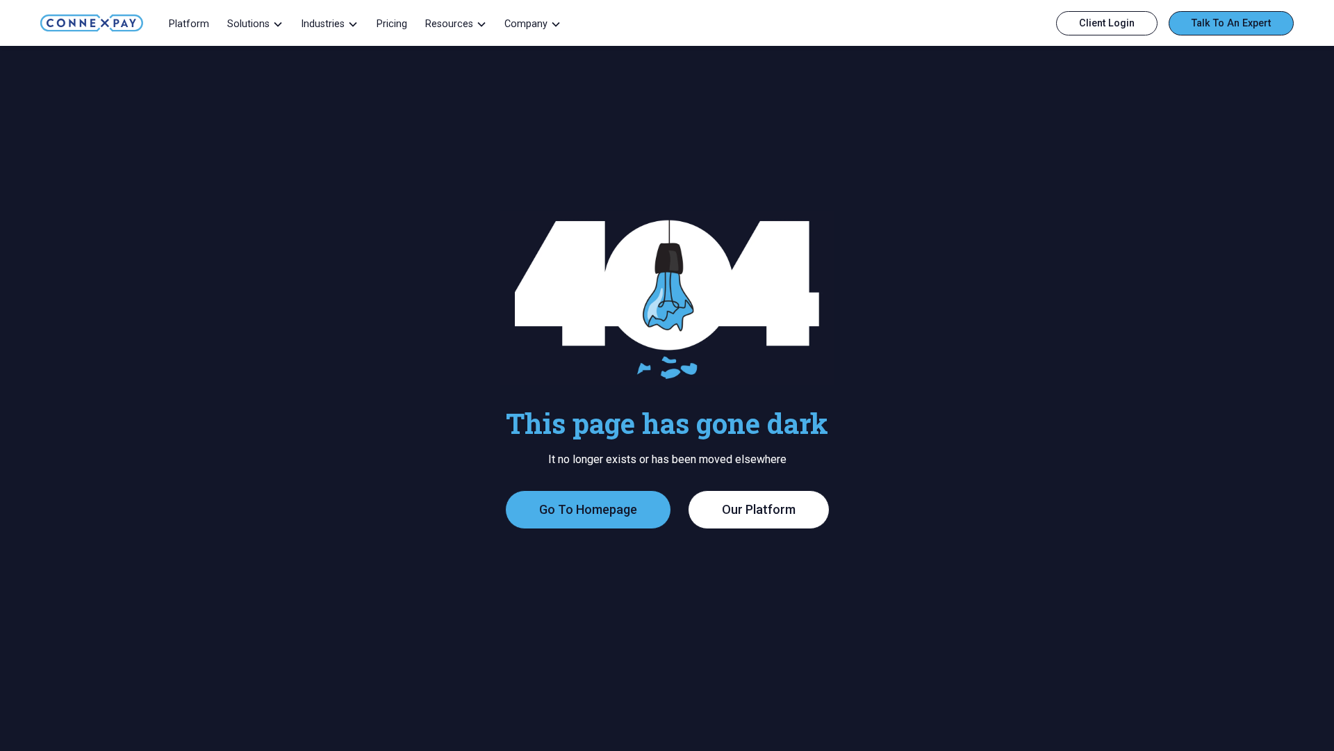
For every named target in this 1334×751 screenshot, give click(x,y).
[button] (254, 23)
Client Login (1107, 23)
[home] (91, 23)
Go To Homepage (588, 509)
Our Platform (759, 509)
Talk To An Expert (1231, 23)
